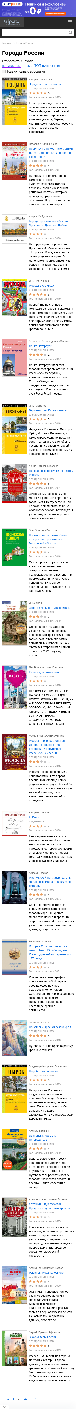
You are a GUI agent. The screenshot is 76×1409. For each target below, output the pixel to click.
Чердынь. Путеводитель (45, 84)
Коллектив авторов (40, 941)
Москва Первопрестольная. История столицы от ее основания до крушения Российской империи (47, 747)
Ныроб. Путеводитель (43, 1071)
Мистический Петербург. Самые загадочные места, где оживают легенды (50, 881)
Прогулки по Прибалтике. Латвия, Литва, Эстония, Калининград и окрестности (51, 152)
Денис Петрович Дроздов (43, 466)
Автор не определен (41, 79)
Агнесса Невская (38, 873)
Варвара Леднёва (39, 1022)
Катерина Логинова (40, 812)
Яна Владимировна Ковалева (46, 667)
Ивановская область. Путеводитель (43, 1137)
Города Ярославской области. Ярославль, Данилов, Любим (49, 223)
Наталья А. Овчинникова (43, 144)
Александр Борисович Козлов (46, 1267)
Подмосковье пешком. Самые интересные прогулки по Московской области (49, 539)
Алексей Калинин (39, 1130)
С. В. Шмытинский (39, 281)
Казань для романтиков (44, 672)
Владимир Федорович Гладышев (48, 1066)
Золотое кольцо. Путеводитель (49, 607)
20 (25, 1398)
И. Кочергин (36, 603)
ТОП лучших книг (47, 65)
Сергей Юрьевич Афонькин (44, 1332)
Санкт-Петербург (40, 346)
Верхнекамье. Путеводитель (48, 410)
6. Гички (34, 817)
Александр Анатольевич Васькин (48, 1199)
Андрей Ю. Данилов (40, 216)
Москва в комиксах (41, 285)
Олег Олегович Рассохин (43, 530)
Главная (7, 43)
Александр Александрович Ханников (50, 341)
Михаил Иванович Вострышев (46, 736)
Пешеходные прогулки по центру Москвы (51, 472)
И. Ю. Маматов (37, 405)
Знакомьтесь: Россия (43, 1337)
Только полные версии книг (27, 71)
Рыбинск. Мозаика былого (46, 1272)
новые (27, 65)
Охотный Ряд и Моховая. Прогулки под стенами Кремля (49, 1206)
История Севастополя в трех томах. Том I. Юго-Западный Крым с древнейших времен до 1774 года (50, 952)
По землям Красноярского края (50, 1027)
